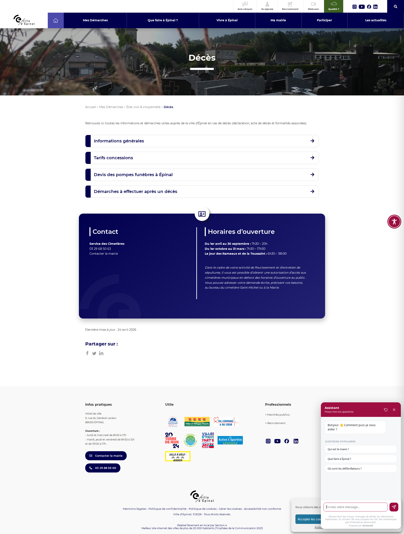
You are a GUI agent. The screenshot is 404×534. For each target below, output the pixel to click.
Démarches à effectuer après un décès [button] (135, 191)
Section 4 (221, 525)
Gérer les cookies (230, 508)
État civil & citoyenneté (143, 107)
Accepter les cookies (312, 519)
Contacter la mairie (103, 254)
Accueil (90, 107)
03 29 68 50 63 (100, 249)
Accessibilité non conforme (262, 508)
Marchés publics (278, 414)
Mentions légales (134, 508)
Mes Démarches (111, 107)
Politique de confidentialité (167, 508)
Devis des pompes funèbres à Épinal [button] (133, 174)
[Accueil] (56, 20)
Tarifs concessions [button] (113, 157)
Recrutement (276, 423)
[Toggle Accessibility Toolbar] (394, 221)
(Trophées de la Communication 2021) (239, 528)
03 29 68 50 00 (105, 468)
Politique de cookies (203, 508)
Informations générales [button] (119, 140)
